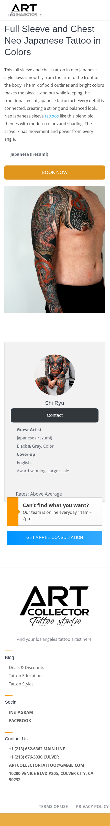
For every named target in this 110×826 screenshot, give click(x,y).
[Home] (14, 819)
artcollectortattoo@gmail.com (46, 765)
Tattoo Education (25, 675)
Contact (55, 415)
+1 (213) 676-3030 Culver (34, 757)
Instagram (21, 712)
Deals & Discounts (26, 667)
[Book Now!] (41, 819)
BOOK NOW (55, 172)
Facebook (20, 720)
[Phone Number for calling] (69, 819)
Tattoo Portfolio (25, 15)
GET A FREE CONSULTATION (54, 537)
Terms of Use (53, 806)
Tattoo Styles (21, 684)
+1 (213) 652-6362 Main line (37, 749)
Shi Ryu (54, 403)
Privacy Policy (92, 806)
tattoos (52, 116)
